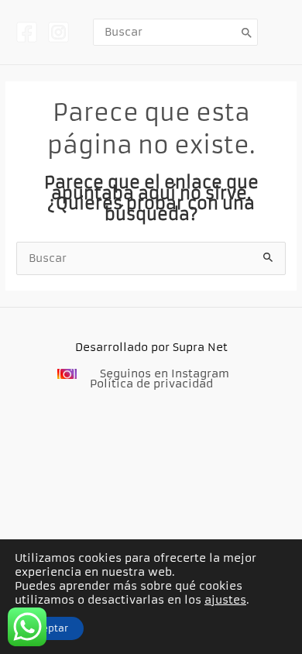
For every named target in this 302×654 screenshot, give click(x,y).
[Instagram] (58, 32)
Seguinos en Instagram (164, 373)
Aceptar (49, 628)
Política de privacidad (151, 384)
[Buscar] (247, 32)
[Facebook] (26, 32)
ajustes (225, 600)
